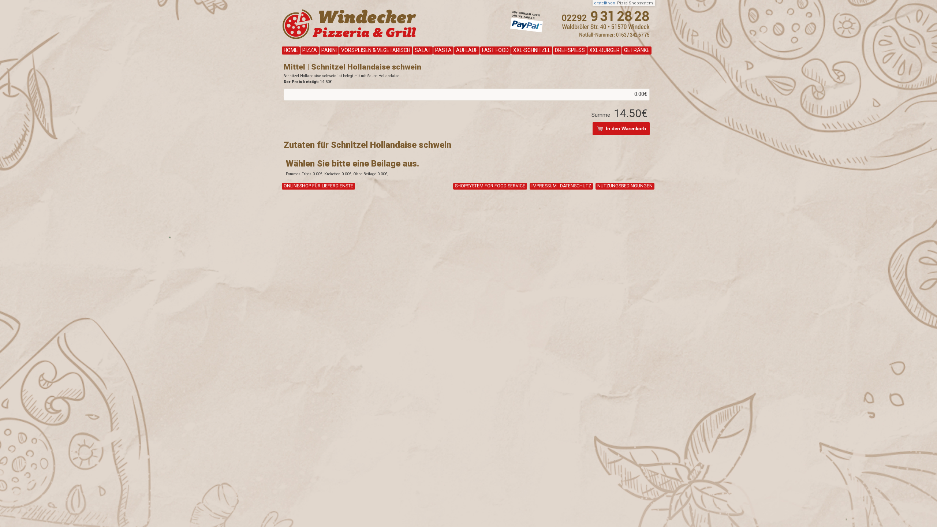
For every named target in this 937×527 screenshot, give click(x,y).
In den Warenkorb (626, 128)
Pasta (443, 50)
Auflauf (467, 50)
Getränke (637, 50)
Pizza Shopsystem (635, 3)
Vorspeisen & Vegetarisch (375, 50)
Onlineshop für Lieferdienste (318, 185)
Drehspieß (570, 50)
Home (291, 50)
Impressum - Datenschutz (561, 185)
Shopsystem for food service (490, 185)
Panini (329, 50)
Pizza (309, 50)
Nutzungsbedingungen (625, 185)
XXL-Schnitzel (531, 50)
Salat (423, 50)
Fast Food (495, 50)
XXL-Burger (604, 50)
